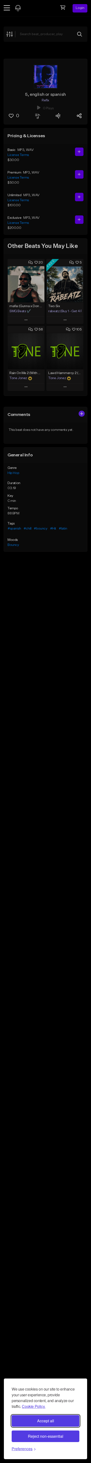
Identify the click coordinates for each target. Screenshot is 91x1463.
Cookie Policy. (33, 1406)
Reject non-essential (45, 1436)
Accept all (45, 1421)
